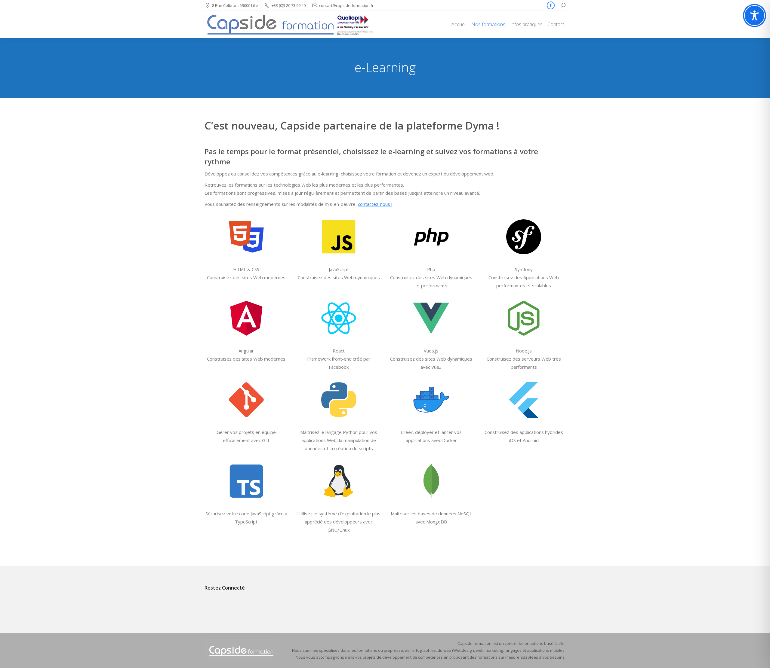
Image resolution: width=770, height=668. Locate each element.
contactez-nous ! (375, 204)
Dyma (479, 126)
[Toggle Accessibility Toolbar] (754, 15)
